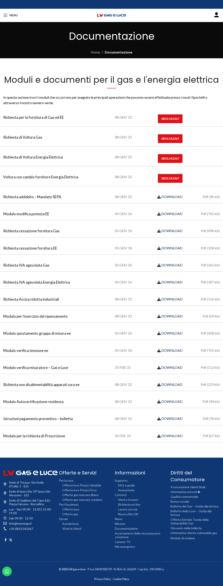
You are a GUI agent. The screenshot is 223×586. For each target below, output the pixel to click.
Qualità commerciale (184, 496)
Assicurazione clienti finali (188, 487)
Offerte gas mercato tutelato (82, 500)
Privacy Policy (102, 579)
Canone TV (122, 542)
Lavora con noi (127, 509)
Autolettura (70, 524)
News (119, 519)
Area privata (126, 490)
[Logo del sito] (111, 15)
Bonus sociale (180, 501)
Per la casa (66, 480)
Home (95, 52)
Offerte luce (70, 509)
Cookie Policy (121, 579)
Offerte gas (70, 514)
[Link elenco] (27, 523)
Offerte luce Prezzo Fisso (79, 490)
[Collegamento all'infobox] (216, 15)
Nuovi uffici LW (128, 514)
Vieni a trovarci (128, 500)
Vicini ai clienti (71, 528)
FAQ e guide (126, 485)
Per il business (69, 504)
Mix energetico (125, 546)
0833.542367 (170, 119)
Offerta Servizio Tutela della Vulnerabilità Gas (190, 521)
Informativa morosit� (185, 492)
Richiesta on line (129, 504)
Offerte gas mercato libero (80, 495)
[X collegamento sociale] (11, 540)
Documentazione (126, 528)
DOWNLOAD (171, 197)
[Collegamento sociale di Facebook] (5, 540)
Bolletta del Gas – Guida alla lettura (194, 506)
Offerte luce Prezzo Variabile (81, 485)
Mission (120, 524)
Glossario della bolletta (186, 528)
